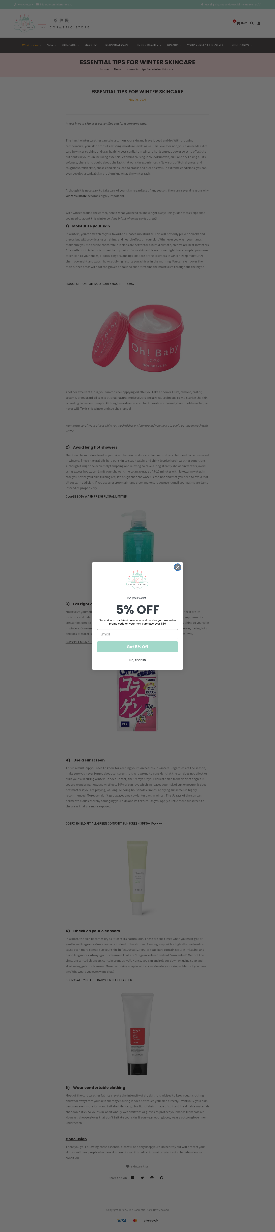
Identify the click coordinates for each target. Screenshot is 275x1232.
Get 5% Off (137, 647)
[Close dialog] (177, 567)
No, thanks (137, 660)
